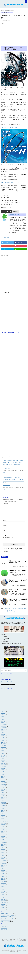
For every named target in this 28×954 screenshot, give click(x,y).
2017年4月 (3, 892)
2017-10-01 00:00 (6, 468)
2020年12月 (3, 821)
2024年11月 (3, 745)
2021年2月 (3, 818)
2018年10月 (3, 863)
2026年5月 (3, 716)
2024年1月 (3, 761)
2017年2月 (3, 896)
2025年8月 (3, 730)
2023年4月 (3, 776)
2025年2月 (3, 740)
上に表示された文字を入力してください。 (12, 537)
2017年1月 (3, 897)
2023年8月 (3, 769)
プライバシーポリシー (6, 926)
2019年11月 (3, 842)
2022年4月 (3, 795)
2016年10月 (3, 902)
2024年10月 (3, 747)
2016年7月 (3, 907)
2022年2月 (3, 798)
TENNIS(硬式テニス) (5, 921)
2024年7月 (3, 751)
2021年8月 (3, 808)
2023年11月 (3, 764)
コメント (5, 503)
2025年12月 (3, 724)
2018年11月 (3, 862)
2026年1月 (3, 722)
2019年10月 (3, 844)
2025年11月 (3, 726)
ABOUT (4, 938)
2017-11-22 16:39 (6, 485)
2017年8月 (3, 886)
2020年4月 (3, 834)
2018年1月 (3, 878)
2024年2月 (3, 760)
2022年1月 (3, 800)
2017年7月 (3, 887)
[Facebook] (5, 220)
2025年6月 (3, 734)
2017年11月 (3, 881)
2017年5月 (3, 891)
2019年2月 (3, 857)
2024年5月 (3, 755)
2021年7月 (3, 810)
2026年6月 (3, 714)
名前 (4, 520)
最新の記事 (16, 211)
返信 (4, 472)
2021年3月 (3, 816)
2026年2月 (3, 721)
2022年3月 (3, 797)
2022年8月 (3, 789)
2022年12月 (3, 782)
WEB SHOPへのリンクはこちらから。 (10, 127)
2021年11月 (3, 803)
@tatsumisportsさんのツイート (8, 681)
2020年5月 (3, 832)
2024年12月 (3, 743)
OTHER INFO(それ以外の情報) (7, 915)
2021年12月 (3, 802)
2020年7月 (3, 829)
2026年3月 (3, 719)
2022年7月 (3, 790)
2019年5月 (3, 852)
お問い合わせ (4, 929)
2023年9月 (3, 768)
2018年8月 (3, 866)
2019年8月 (3, 847)
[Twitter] (4, 220)
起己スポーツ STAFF (15, 214)
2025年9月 (3, 729)
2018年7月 (3, 868)
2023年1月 (3, 781)
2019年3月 (3, 855)
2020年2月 (3, 837)
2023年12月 (3, 763)
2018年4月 (3, 873)
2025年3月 (3, 738)
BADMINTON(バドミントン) (7, 237)
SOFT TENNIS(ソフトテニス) (7, 918)
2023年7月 (3, 771)
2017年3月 (3, 894)
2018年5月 (3, 871)
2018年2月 (3, 876)
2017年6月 (3, 889)
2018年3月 (3, 874)
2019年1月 (3, 858)
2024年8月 (3, 750)
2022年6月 (3, 792)
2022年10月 (3, 785)
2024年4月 (3, 756)
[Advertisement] (14, 33)
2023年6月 (3, 772)
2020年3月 (3, 836)
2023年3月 (3, 777)
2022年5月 (3, 794)
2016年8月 (3, 905)
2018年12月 (3, 860)
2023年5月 (3, 774)
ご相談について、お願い (10, 611)
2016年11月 (3, 900)
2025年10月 (3, 727)
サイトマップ (4, 928)
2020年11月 (3, 823)
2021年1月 (3, 819)
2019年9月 (3, 845)
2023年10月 (3, 766)
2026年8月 (3, 711)
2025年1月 (3, 742)
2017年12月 (3, 879)
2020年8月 (3, 828)
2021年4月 (3, 815)
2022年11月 (3, 784)
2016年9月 (3, 904)
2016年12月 (3, 899)
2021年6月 (3, 811)
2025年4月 (3, 737)
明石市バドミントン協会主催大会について (15, 941)
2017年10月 (3, 883)
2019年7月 (3, 849)
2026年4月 (3, 717)
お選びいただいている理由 (10, 939)
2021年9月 (3, 806)
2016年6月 (3, 908)
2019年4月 (3, 853)
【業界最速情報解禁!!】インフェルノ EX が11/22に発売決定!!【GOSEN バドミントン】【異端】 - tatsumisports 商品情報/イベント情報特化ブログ (13, 462)
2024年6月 (3, 753)
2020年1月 (3, 839)
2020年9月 (3, 826)
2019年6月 (3, 850)
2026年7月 (3, 713)
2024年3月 (3, 758)
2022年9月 (3, 787)
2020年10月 (3, 824)
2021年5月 (3, 813)
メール (5, 525)
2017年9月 (3, 884)
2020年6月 (3, 831)
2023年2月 (3, 779)
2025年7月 (3, 732)
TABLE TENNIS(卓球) (5, 920)
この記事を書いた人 (7, 211)
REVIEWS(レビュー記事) (6, 916)
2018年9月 (3, 865)
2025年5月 (3, 735)
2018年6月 (3, 870)
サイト (4, 530)
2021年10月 (3, 805)
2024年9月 (3, 748)
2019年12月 (3, 840)
